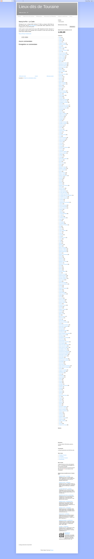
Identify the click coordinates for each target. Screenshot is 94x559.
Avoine (60, 51)
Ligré (60, 226)
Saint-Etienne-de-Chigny (63, 337)
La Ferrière (61, 199)
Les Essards (61, 222)
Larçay (60, 210)
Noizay (60, 281)
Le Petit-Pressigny (62, 217)
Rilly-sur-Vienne (62, 316)
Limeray (60, 229)
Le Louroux (61, 216)
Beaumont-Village (62, 67)
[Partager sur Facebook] (26, 37)
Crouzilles (61, 155)
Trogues (60, 398)
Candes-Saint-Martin (63, 92)
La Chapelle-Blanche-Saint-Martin (65, 195)
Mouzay (60, 269)
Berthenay (61, 69)
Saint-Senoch (61, 364)
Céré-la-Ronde (62, 95)
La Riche (60, 203)
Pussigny (60, 306)
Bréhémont (61, 86)
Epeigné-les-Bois (62, 167)
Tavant (60, 389)
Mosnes (60, 268)
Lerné (60, 220)
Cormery (60, 143)
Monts (60, 265)
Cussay (60, 157)
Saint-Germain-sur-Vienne (64, 341)
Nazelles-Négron (62, 271)
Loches (60, 231)
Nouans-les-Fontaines (63, 284)
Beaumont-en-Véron (63, 64)
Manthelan (61, 244)
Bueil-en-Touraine (62, 91)
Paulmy (60, 295)
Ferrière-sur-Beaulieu (63, 175)
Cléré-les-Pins (61, 140)
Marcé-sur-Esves (62, 247)
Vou (59, 422)
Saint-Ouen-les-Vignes (63, 354)
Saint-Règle (61, 361)
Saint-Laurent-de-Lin (63, 346)
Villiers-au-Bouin (62, 420)
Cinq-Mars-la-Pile (62, 134)
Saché (60, 323)
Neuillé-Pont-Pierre (62, 275)
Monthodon (61, 260)
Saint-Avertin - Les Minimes (64, 514)
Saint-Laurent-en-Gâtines (64, 347)
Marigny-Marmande (62, 251)
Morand (60, 267)
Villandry (60, 412)
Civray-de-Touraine (62, 137)
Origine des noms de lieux (28, 16)
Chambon (61, 98)
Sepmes (60, 378)
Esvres (60, 171)
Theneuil (60, 391)
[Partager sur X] (24, 37)
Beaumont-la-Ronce (63, 65)
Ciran (60, 136)
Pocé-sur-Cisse (62, 299)
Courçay (60, 146)
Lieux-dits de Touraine (39, 6)
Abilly (60, 37)
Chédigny (61, 119)
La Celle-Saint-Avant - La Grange (65, 488)
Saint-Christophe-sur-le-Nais (64, 333)
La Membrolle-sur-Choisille (64, 202)
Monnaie (60, 257)
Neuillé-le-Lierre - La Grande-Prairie (66, 501)
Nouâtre (60, 285)
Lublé (60, 236)
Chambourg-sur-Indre (63, 99)
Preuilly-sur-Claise (62, 305)
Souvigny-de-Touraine (63, 385)
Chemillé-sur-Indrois (63, 123)
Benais (60, 68)
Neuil (60, 272)
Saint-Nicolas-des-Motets (63, 353)
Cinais (60, 133)
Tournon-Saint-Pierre (63, 395)
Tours (60, 396)
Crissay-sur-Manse (62, 153)
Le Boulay (61, 212)
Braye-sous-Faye (62, 82)
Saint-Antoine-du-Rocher (63, 324)
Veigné (60, 403)
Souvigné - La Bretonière (63, 526)
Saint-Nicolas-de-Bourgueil (64, 351)
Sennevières (61, 377)
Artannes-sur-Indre (62, 44)
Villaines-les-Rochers (63, 410)
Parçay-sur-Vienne (62, 293)
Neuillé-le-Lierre (62, 274)
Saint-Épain (61, 336)
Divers (71, 16)
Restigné (60, 310)
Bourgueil (61, 76)
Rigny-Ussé (61, 313)
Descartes (61, 160)
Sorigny (60, 382)
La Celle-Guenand (62, 191)
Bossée (60, 75)
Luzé (60, 240)
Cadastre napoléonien (63, 16)
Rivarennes (61, 317)
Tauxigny (60, 388)
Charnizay (61, 112)
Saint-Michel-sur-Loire (63, 350)
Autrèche (60, 48)
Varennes (61, 402)
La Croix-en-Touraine (63, 198)
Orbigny (60, 289)
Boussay (60, 79)
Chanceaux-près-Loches (63, 105)
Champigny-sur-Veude (63, 102)
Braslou (60, 81)
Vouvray (60, 423)
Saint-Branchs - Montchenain (67, 533)
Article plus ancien (50, 76)
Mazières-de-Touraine (63, 254)
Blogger (51, 550)
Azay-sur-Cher (61, 57)
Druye (60, 165)
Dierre (60, 161)
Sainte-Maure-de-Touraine (64, 367)
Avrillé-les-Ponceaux (63, 54)
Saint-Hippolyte (62, 343)
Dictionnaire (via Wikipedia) (50, 16)
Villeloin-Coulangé (62, 417)
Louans (60, 233)
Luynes (60, 238)
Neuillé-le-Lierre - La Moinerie (64, 482)
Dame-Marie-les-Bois (63, 158)
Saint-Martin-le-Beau (63, 348)
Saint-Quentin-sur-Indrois (63, 360)
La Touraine (61, 456)
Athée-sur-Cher (62, 47)
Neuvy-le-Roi (61, 279)
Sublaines (61, 386)
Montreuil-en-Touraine (63, 264)
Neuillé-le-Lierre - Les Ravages (65, 507)
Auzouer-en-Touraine (63, 50)
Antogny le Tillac (62, 43)
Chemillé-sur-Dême (62, 122)
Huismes (60, 184)
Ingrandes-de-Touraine (63, 185)
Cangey (60, 93)
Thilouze (60, 392)
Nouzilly (60, 286)
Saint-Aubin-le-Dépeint (63, 326)
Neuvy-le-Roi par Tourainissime (25, 33)
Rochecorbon (61, 320)
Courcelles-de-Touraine (63, 147)
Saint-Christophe (32, 25)
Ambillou (60, 38)
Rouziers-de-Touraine (63, 322)
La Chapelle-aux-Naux (63, 193)
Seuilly (60, 379)
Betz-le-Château (62, 71)
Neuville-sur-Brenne (63, 278)
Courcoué (61, 148)
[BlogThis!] (23, 37)
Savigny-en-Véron (62, 371)
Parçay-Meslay (62, 292)
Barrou (60, 61)
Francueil (61, 178)
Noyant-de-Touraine (63, 288)
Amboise (60, 40)
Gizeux (60, 181)
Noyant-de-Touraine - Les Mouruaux (66, 520)
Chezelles (61, 126)
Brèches (60, 85)
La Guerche (61, 200)
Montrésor (61, 262)
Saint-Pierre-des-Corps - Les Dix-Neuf (66, 495)
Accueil (19, 16)
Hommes (60, 182)
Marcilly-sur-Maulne (62, 248)
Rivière (60, 319)
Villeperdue (61, 419)
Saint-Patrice (61, 357)
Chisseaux (61, 129)
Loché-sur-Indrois (62, 230)
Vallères (60, 400)
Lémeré (60, 219)
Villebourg (61, 413)
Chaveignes (61, 117)
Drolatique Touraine (62, 455)
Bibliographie (39, 16)
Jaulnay (60, 186)
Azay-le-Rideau (62, 55)
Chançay (60, 103)
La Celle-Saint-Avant (63, 192)
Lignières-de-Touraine (63, 224)
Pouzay (60, 303)
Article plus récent (22, 76)
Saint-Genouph (62, 340)
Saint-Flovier (61, 338)
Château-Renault (62, 115)
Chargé (60, 110)
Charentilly (61, 109)
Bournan (60, 78)
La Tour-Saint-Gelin (62, 206)
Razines (60, 307)
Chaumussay (61, 116)
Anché (60, 41)
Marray (60, 253)
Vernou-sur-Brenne (62, 409)
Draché (60, 164)
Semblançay (61, 375)
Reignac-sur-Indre (62, 309)
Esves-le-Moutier (62, 169)
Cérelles (60, 96)
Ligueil (60, 227)
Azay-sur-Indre (62, 58)
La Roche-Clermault (63, 205)
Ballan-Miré (61, 60)
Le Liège (60, 215)
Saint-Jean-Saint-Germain (64, 344)
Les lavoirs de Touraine (63, 457)
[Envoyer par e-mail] (22, 37)
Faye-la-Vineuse (62, 172)
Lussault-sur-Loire (62, 237)
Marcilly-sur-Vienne (62, 250)
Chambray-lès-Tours (63, 100)
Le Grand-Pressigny (63, 213)
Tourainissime (61, 459)
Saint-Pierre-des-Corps (63, 358)
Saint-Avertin (61, 327)
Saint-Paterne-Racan (63, 355)
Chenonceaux (61, 124)
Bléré (60, 72)
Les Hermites (61, 223)
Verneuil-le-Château (63, 406)
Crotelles (60, 154)
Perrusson (61, 298)
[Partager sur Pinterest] (27, 37)
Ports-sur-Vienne (62, 302)
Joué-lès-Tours (62, 188)
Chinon (60, 127)
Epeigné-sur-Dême (62, 168)
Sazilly (60, 374)
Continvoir (61, 141)
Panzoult (60, 291)
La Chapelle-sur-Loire (63, 196)
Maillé (60, 243)
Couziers (60, 150)
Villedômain (61, 415)
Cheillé (60, 120)
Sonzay (60, 381)
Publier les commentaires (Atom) (30, 78)
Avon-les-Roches (62, 53)
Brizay (60, 89)
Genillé (60, 179)
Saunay (60, 368)
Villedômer (61, 416)
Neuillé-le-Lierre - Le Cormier (64, 476)
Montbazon (61, 258)
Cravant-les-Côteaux (63, 151)
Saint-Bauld (61, 329)
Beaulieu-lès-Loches (63, 62)
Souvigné (61, 384)
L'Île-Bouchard (61, 189)
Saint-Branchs (61, 331)
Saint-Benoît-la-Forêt (63, 330)
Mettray (60, 255)
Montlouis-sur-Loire (62, 261)
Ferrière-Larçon (62, 174)
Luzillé (60, 241)
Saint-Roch (61, 362)
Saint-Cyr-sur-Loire (62, 334)
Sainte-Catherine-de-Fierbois (64, 365)
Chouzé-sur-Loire (62, 130)
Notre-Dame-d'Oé (62, 282)
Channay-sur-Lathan (63, 107)
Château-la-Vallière (62, 113)
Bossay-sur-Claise (62, 74)
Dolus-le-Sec (61, 162)
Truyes (60, 399)
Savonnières (61, 372)
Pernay (60, 296)
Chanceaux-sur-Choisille (63, 106)
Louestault (61, 234)
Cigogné (60, 131)
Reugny (60, 312)
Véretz (60, 405)
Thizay (60, 393)
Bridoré (60, 88)
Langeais (61, 209)
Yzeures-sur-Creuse (63, 424)
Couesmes (61, 144)
